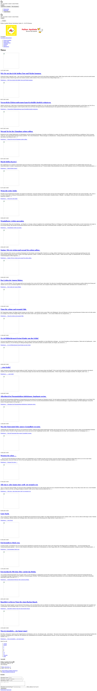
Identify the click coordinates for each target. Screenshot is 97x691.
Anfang (5, 643)
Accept (4, 20)
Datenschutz (6, 9)
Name (5, 677)
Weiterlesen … (17, 80)
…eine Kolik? (6, 367)
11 (3, 653)
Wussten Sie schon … (8, 456)
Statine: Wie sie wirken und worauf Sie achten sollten (20, 250)
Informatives (6, 46)
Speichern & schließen (5, 6)
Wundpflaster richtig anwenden (12, 221)
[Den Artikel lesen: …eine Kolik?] (11, 362)
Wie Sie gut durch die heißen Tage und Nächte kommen (21, 73)
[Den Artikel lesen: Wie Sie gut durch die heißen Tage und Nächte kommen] (11, 68)
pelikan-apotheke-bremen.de (8, 671)
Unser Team (6, 41)
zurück (2, 5)
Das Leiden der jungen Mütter (12, 280)
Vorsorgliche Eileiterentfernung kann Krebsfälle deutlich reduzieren (26, 102)
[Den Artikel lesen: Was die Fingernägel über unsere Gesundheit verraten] (11, 421)
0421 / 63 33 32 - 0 (6, 667)
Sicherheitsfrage (7, 686)
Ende (4, 656)
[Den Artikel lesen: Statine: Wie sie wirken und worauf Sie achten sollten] (11, 244)
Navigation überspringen (6, 37)
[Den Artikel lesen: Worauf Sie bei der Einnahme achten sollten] (11, 126)
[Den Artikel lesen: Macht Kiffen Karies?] (11, 156)
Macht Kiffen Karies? (9, 162)
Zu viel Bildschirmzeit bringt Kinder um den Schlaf (20, 338)
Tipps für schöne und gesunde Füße (14, 309)
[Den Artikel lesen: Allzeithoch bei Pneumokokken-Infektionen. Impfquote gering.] (11, 391)
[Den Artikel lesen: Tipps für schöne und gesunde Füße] (11, 304)
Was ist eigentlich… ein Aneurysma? (14, 631)
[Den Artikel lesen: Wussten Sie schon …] (11, 450)
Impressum (5, 10)
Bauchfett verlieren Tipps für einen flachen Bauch (19, 602)
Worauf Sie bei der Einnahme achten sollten (17, 131)
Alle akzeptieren (15, 6)
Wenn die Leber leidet (9, 191)
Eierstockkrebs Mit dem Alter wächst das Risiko (18, 572)
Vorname (5, 679)
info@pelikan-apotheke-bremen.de (9, 670)
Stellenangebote (7, 42)
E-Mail (5, 680)
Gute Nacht (5, 514)
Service (5, 45)
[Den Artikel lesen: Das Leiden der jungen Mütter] (11, 275)
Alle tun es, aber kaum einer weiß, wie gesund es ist (19, 485)
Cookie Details (7, 11)
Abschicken (3, 688)
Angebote (5, 44)
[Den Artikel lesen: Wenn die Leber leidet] (11, 185)
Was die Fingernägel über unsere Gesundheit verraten (21, 427)
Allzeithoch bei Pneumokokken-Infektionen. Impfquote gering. (24, 396)
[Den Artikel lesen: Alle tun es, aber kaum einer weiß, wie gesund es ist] (11, 479)
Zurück (5, 645)
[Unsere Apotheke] (32, 35)
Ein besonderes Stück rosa (10, 543)
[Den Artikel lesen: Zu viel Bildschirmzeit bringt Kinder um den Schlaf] (11, 333)
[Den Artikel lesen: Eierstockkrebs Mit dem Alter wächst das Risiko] (11, 566)
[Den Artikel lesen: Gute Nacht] (11, 508)
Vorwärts (5, 655)
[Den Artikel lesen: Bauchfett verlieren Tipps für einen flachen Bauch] (11, 596)
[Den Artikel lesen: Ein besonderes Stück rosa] (11, 537)
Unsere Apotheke (7, 40)
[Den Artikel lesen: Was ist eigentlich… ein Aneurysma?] (11, 625)
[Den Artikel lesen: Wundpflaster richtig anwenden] (11, 215)
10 (4, 652)
